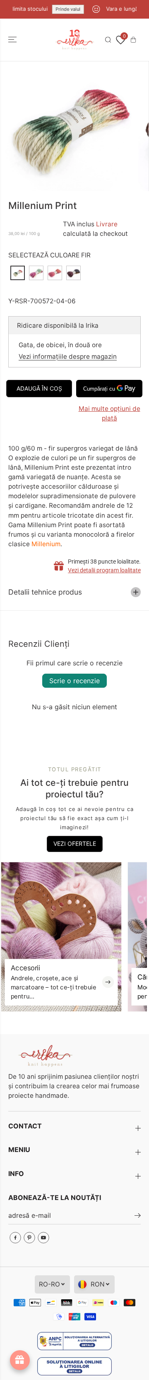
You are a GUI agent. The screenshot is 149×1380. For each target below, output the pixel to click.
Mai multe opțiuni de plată (109, 413)
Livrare (107, 224)
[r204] (69, 126)
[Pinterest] (29, 1238)
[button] (13, 40)
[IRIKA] (75, 40)
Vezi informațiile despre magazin (68, 356)
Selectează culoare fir (49, 255)
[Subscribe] (138, 1216)
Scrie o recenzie (74, 681)
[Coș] (133, 39)
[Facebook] (15, 1238)
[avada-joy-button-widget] (20, 1360)
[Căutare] (108, 39)
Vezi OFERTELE (74, 843)
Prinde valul (62, 9)
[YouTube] (43, 1238)
